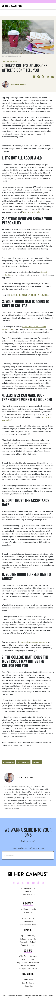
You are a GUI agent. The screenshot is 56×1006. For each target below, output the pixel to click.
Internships (28, 986)
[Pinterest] (38, 76)
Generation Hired (28, 945)
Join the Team (28, 982)
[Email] (52, 76)
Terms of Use (28, 921)
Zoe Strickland (18, 84)
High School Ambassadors (28, 962)
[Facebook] (34, 76)
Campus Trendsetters (28, 968)
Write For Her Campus (28, 956)
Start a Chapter (28, 959)
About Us (28, 912)
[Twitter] (43, 76)
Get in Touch (28, 979)
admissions (8, 762)
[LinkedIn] (48, 76)
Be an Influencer (28, 965)
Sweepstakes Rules (28, 924)
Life (3, 61)
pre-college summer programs (34, 642)
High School (12, 61)
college (36, 762)
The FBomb (33, 329)
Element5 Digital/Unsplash (12, 56)
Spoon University (28, 935)
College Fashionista (28, 938)
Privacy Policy (28, 918)
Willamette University (31, 211)
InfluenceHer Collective (28, 942)
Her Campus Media (28, 909)
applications (23, 762)
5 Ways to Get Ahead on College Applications (29, 294)
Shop (28, 915)
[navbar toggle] (52, 6)
